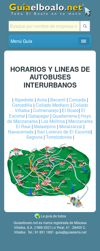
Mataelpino (45, 126)
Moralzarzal (70, 126)
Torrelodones (59, 137)
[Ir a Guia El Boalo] (50, 9)
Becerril (58, 99)
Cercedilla (22, 105)
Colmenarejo (46, 110)
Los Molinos (53, 121)
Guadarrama (64, 116)
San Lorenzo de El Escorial (64, 131)
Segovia (34, 137)
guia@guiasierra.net (71, 232)
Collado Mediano (52, 105)
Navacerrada (21, 131)
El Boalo (70, 110)
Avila (42, 99)
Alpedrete (24, 99)
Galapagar (38, 116)
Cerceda (77, 99)
